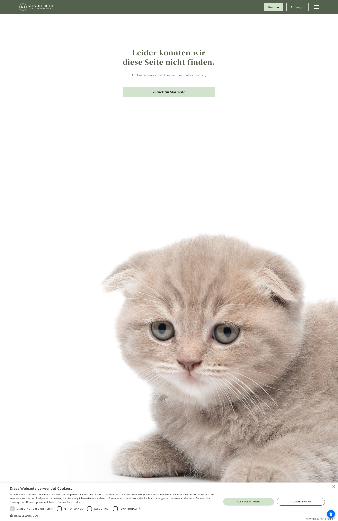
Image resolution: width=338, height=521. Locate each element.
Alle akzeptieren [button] (248, 501)
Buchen (273, 7)
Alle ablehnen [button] (301, 501)
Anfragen (297, 7)
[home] (36, 7)
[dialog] (169, 501)
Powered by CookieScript (320, 518)
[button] (316, 7)
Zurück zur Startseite (169, 92)
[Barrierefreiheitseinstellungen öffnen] (331, 514)
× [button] (333, 486)
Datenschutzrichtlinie (70, 502)
